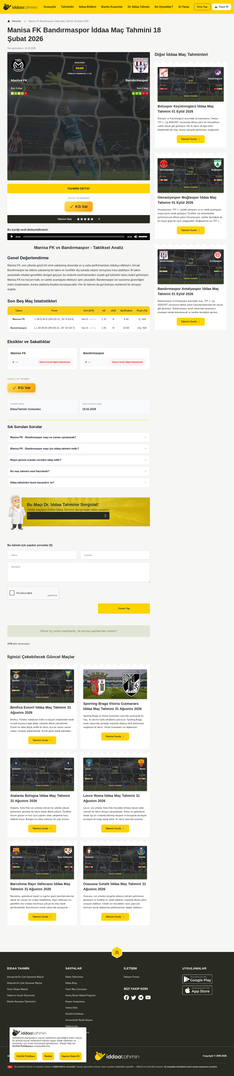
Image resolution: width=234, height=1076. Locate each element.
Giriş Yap (202, 6)
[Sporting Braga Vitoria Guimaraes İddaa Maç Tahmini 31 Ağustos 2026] (115, 684)
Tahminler (16, 21)
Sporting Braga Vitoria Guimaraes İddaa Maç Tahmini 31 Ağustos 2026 (112, 706)
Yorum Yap (124, 608)
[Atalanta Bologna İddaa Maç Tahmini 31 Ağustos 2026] (42, 774)
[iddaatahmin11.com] (117, 1056)
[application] (78, 236)
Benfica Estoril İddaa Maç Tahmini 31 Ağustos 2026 (40, 710)
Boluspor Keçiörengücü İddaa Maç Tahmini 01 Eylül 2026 (186, 108)
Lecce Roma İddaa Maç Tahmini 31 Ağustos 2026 (111, 798)
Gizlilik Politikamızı (22, 1046)
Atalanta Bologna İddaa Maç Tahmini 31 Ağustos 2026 (40, 798)
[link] (126, 997)
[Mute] (136, 236)
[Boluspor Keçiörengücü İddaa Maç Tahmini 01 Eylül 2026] (191, 84)
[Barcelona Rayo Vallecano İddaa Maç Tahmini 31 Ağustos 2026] (42, 862)
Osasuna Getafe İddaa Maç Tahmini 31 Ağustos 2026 (114, 886)
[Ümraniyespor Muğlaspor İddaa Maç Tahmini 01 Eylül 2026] (191, 175)
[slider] (143, 236)
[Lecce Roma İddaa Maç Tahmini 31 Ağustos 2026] (115, 774)
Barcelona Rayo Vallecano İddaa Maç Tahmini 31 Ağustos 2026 (40, 886)
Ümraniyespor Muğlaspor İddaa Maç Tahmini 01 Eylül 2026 (187, 200)
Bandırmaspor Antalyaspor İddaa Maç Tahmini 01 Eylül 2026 (188, 291)
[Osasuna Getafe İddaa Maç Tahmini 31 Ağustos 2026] (115, 862)
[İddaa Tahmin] (20, 7)
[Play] (12, 236)
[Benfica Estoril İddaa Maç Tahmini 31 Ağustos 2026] (42, 686)
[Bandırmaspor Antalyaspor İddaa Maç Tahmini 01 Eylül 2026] (191, 266)
